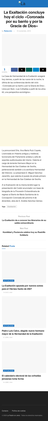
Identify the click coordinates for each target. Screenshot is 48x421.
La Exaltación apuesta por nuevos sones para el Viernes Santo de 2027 (22, 287)
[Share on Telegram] (36, 70)
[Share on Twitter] (21, 70)
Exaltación (12, 206)
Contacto (5, 411)
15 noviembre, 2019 (24, 31)
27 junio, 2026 (7, 337)
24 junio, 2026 (7, 382)
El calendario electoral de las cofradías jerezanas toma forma (21, 377)
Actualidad (9, 281)
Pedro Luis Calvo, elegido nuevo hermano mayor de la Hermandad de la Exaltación (23, 332)
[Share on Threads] (43, 70)
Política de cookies (19, 411)
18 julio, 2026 (7, 292)
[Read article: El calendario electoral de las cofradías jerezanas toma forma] (24, 357)
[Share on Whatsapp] (29, 70)
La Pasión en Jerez (13, 415)
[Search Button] (45, 3)
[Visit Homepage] (24, 3)
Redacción (8, 31)
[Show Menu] (3, 3)
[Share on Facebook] (14, 70)
